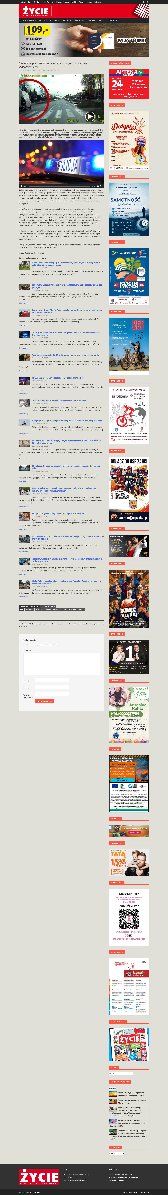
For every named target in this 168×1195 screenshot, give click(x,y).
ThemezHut (36, 1192)
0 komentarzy (23, 278)
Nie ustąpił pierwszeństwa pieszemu (48, 609)
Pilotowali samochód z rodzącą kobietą (85, 624)
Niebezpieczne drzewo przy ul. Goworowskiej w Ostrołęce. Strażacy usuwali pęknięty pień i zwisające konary (66, 263)
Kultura (67, 20)
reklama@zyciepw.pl (117, 1180)
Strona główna (28, 20)
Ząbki (30, 2)
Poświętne (97, 2)
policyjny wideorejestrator (74, 609)
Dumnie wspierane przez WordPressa (136, 1192)
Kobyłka (36, 2)
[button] (61, 164)
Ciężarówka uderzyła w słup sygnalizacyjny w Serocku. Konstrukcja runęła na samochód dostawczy (66, 582)
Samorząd (79, 20)
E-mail (26, 688)
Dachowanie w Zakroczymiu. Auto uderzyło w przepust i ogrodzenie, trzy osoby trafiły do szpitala (68, 537)
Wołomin (23, 2)
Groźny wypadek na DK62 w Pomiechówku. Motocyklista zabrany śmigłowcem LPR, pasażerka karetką (67, 311)
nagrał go (29, 609)
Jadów (67, 2)
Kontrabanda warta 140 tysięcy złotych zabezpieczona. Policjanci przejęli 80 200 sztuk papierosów (66, 441)
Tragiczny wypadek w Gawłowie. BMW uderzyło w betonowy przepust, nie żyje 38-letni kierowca (67, 560)
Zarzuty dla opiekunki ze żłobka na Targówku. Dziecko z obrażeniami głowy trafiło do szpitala (66, 333)
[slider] (59, 186)
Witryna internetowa (28, 696)
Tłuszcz (81, 2)
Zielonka (89, 2)
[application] (61, 164)
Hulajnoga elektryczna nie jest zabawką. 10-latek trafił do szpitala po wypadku (67, 420)
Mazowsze (112, 20)
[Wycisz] (97, 186)
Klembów (74, 2)
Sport (57, 20)
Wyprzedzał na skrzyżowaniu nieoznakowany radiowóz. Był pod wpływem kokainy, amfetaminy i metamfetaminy (65, 489)
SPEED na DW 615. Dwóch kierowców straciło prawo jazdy (58, 377)
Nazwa (26, 681)
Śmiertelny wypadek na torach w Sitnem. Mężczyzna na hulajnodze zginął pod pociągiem (67, 286)
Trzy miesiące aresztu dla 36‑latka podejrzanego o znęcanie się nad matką (65, 355)
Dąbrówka (59, 2)
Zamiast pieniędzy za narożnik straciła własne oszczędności (59, 400)
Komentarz (27, 650)
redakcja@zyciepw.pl (78, 1180)
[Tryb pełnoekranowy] (101, 186)
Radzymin (50, 2)
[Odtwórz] (22, 186)
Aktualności (45, 20)
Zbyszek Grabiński (38, 70)
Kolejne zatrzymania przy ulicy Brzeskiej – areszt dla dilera (59, 513)
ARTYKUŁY (112, 1088)
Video (101, 20)
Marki (43, 2)
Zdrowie (91, 20)
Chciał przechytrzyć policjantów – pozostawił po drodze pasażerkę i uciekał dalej (66, 467)
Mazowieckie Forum (52, 70)
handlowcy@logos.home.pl (126, 1177)
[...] (74, 274)
